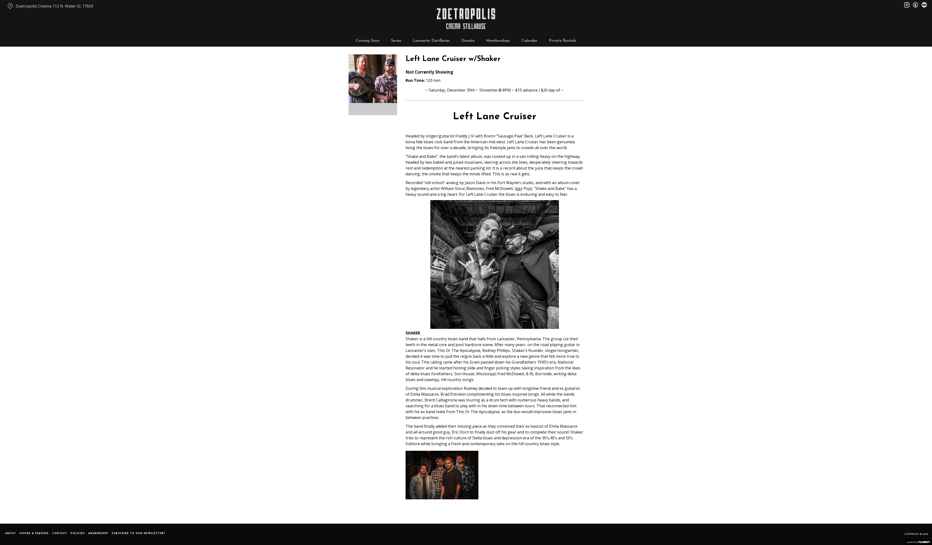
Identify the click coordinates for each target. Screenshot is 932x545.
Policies (78, 533)
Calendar (529, 41)
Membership (98, 533)
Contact (59, 533)
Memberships (498, 41)
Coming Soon (367, 41)
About (10, 533)
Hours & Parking (34, 533)
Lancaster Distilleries (431, 41)
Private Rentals (562, 41)
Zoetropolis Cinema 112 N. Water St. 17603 (54, 6)
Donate (467, 41)
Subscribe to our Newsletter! (138, 533)
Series (396, 41)
